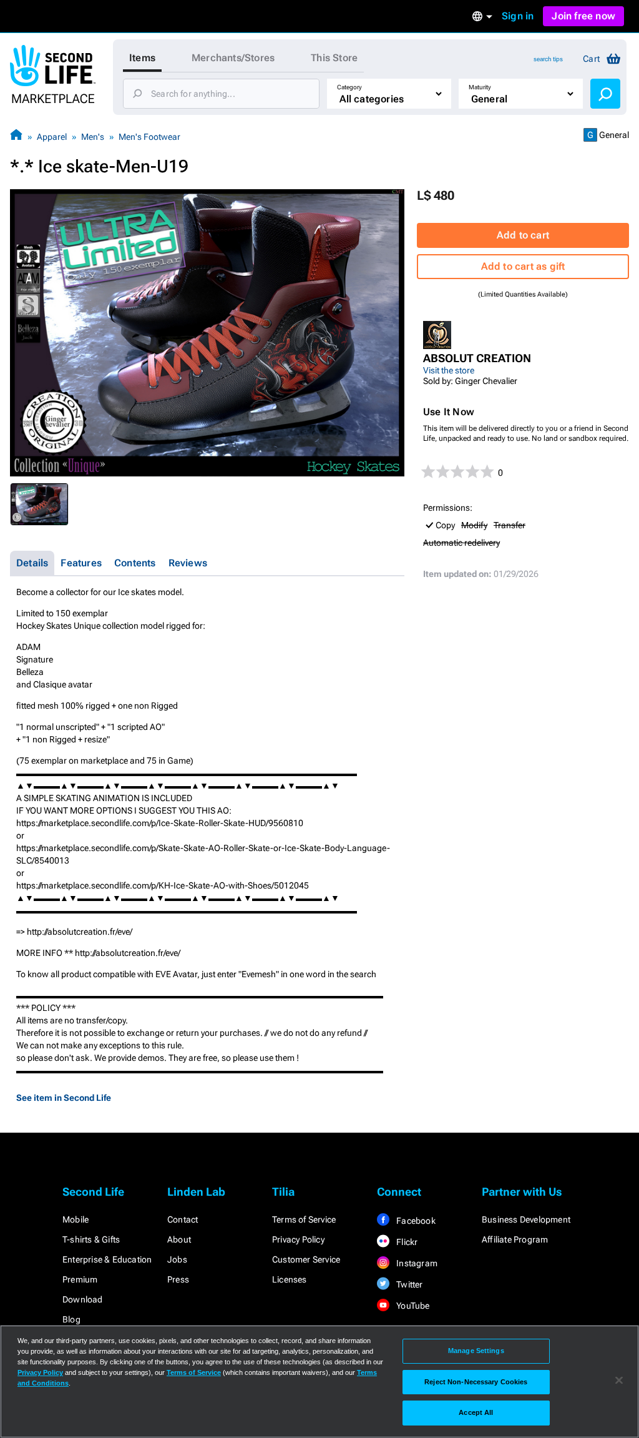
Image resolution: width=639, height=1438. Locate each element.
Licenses (289, 1279)
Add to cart (523, 235)
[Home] (16, 136)
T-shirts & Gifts (91, 1239)
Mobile (75, 1219)
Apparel (52, 137)
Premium (79, 1279)
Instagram (415, 1263)
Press (178, 1279)
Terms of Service (304, 1219)
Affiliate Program (515, 1239)
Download (82, 1299)
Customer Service (306, 1259)
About (179, 1239)
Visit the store (448, 370)
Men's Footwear (149, 137)
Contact (182, 1219)
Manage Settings (476, 1350)
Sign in (518, 16)
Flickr (405, 1242)
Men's (92, 137)
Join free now (583, 16)
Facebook (415, 1221)
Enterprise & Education (107, 1259)
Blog (71, 1319)
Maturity (480, 87)
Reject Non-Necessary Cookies (475, 1382)
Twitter (408, 1284)
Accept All (476, 1412)
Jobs (177, 1259)
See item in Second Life (63, 1098)
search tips (548, 59)
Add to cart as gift (523, 266)
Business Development (526, 1219)
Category (349, 87)
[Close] (619, 1380)
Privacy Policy (298, 1239)
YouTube (412, 1306)
